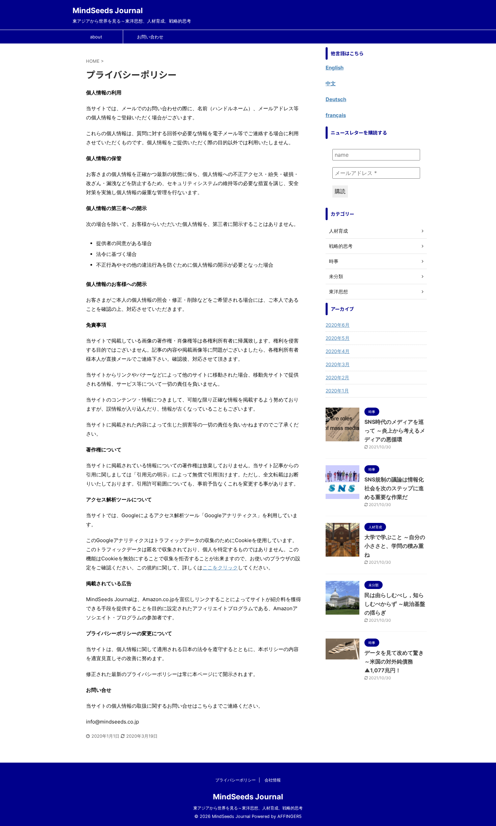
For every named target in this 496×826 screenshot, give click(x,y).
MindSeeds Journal (108, 10)
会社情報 (273, 780)
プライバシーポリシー (235, 780)
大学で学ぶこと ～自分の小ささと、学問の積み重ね (394, 546)
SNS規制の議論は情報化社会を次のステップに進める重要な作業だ (394, 488)
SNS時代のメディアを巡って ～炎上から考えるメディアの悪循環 (394, 430)
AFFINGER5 (289, 816)
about (96, 36)
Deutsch (336, 99)
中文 (331, 83)
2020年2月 (337, 377)
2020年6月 (338, 325)
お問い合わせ (150, 36)
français (336, 115)
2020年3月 (338, 364)
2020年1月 (337, 390)
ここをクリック (220, 567)
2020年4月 (338, 351)
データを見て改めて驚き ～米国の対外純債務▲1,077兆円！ (394, 661)
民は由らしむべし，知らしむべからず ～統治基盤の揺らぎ (394, 604)
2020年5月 (338, 338)
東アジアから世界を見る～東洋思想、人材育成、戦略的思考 (248, 807)
